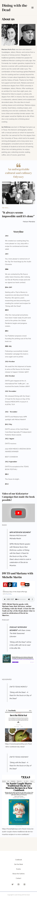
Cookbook (18, 860)
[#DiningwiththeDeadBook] (18, 884)
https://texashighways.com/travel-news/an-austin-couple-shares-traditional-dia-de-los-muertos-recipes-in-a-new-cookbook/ (18, 831)
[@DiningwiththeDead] (24, 884)
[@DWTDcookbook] (12, 884)
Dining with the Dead (14, 7)
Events (18, 869)
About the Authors (18, 873)
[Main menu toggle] (32, 7)
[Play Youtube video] (18, 513)
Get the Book (18, 864)
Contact (18, 878)
